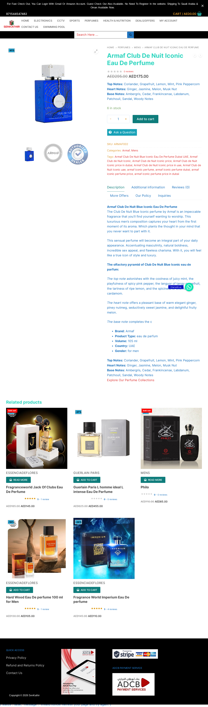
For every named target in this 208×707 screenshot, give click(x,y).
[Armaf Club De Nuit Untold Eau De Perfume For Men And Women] (200, 56)
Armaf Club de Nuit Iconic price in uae (157, 165)
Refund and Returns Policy (25, 665)
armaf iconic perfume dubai (172, 169)
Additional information (148, 187)
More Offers (119, 196)
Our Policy (143, 196)
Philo (145, 487)
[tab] (115, 187)
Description (115, 187)
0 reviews (128, 71)
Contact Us (14, 673)
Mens (137, 47)
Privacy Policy (16, 658)
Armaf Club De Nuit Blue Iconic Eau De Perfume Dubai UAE (151, 156)
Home (110, 47)
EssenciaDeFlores (22, 473)
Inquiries (164, 196)
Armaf (126, 150)
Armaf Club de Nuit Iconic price (152, 161)
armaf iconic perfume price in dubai (156, 173)
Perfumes (124, 47)
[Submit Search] (130, 35)
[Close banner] (202, 6)
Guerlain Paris (86, 473)
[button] (189, 287)
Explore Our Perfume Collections (130, 380)
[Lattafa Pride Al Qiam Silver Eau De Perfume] (195, 56)
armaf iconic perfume (140, 169)
